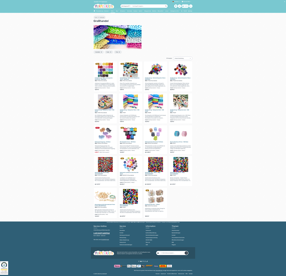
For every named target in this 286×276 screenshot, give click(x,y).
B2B (173, 242)
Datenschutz (123, 242)
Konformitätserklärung (151, 232)
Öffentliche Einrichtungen (178, 240)
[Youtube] (141, 261)
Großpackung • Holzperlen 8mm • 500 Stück (154, 110)
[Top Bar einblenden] (190, 6)
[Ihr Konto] (179, 6)
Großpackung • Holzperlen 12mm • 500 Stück (104, 110)
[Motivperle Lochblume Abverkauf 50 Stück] (130, 164)
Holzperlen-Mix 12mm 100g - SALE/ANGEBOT (102, 173)
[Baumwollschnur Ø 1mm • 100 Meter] (180, 133)
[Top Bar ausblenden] (285, 2)
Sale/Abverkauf (175, 230)
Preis (117, 52)
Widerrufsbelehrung (124, 240)
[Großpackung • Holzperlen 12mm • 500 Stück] (105, 101)
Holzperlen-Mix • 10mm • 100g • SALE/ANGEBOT (153, 173)
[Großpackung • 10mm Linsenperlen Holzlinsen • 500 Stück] (105, 69)
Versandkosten (159, 270)
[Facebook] (139, 261)
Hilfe (186, 273)
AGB (147, 244)
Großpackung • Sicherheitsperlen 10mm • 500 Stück (180, 78)
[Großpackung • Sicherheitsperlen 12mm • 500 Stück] (155, 69)
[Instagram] (145, 261)
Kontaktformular (105, 239)
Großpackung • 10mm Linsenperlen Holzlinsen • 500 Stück (104, 78)
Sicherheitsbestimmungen (152, 235)
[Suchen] (166, 6)
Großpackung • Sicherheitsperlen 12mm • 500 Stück (155, 78)
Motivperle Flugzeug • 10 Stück (102, 142)
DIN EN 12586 (149, 240)
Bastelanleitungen (176, 232)
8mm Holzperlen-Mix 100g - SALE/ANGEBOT (127, 205)
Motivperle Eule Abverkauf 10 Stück (154, 142)
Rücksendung (123, 237)
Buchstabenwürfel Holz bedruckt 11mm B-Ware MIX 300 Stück (105, 205)
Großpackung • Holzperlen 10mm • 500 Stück (129, 110)
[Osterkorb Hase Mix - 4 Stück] (155, 196)
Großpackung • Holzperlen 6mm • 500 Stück (179, 110)
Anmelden (96, 1)
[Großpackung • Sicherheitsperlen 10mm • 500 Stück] (180, 69)
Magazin (174, 244)
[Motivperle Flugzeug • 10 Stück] (105, 133)
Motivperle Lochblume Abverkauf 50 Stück (129, 173)
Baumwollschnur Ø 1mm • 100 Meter (179, 142)
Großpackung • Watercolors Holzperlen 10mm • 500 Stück (129, 78)
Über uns (148, 242)
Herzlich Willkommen (172, 273)
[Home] (94, 11)
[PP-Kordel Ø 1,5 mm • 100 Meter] (130, 133)
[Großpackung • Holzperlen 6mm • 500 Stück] (180, 101)
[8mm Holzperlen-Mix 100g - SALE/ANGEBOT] (130, 196)
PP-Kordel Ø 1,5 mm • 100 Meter (128, 142)
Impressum (148, 230)
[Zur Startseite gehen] (104, 6)
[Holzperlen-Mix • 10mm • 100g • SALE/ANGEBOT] (155, 164)
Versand (157, 273)
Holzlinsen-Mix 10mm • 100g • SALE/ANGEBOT (177, 173)
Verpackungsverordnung (151, 237)
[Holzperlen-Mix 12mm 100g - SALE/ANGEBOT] (105, 164)
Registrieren (104, 1)
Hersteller (97, 52)
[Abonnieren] (186, 253)
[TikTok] (147, 261)
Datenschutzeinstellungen (126, 244)
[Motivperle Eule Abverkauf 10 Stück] (155, 133)
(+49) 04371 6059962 (102, 233)
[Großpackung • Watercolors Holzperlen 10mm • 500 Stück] (130, 69)
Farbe (108, 52)
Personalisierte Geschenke (178, 237)
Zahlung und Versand (125, 235)
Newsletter (122, 230)
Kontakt (121, 232)
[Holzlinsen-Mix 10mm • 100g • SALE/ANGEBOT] (180, 164)
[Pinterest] (143, 261)
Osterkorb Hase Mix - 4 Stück (152, 204)
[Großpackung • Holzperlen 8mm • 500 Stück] (155, 101)
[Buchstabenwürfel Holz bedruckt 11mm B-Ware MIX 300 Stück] (105, 196)
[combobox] (148, 6)
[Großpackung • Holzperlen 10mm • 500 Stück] (130, 101)
